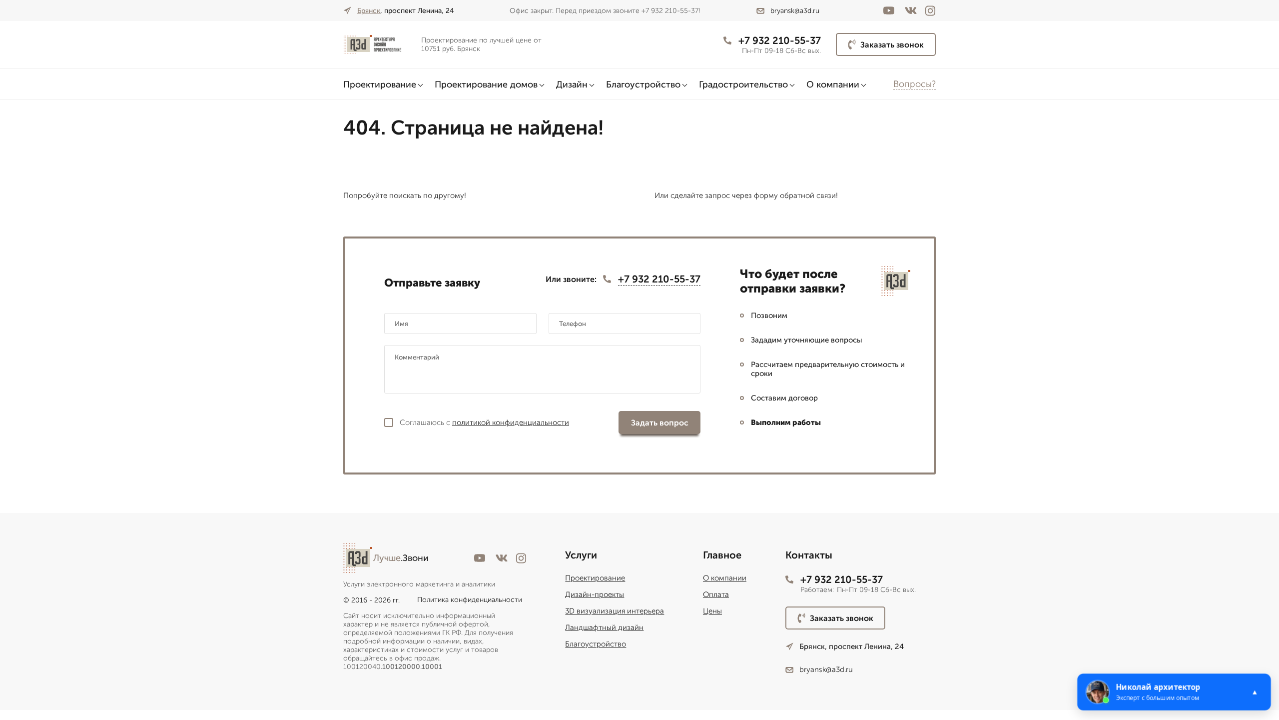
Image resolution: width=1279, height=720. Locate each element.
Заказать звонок (892, 45)
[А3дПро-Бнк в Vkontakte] (911, 10)
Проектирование (379, 84)
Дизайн (572, 84)
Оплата (716, 594)
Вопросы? (914, 84)
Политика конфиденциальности (469, 600)
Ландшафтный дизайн (604, 627)
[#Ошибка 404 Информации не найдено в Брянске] (378, 44)
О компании (832, 84)
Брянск (368, 10)
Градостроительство (743, 84)
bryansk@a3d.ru (794, 10)
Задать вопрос (659, 423)
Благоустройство (643, 84)
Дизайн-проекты (594, 594)
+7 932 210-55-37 (779, 40)
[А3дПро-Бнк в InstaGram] (930, 10)
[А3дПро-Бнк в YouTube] (889, 10)
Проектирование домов (486, 84)
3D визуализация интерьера (614, 611)
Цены (712, 611)
